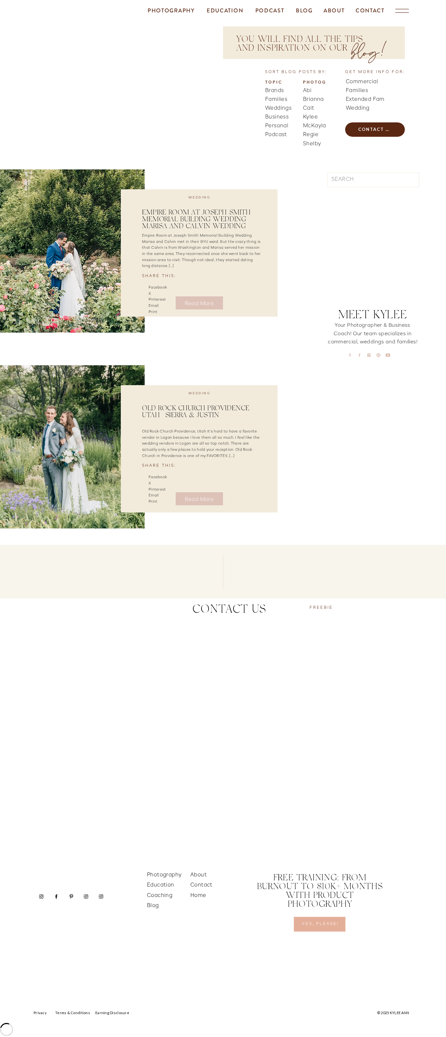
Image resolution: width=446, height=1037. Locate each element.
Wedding (199, 197)
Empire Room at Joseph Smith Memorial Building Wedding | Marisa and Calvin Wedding (196, 220)
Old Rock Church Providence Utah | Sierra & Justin (196, 412)
